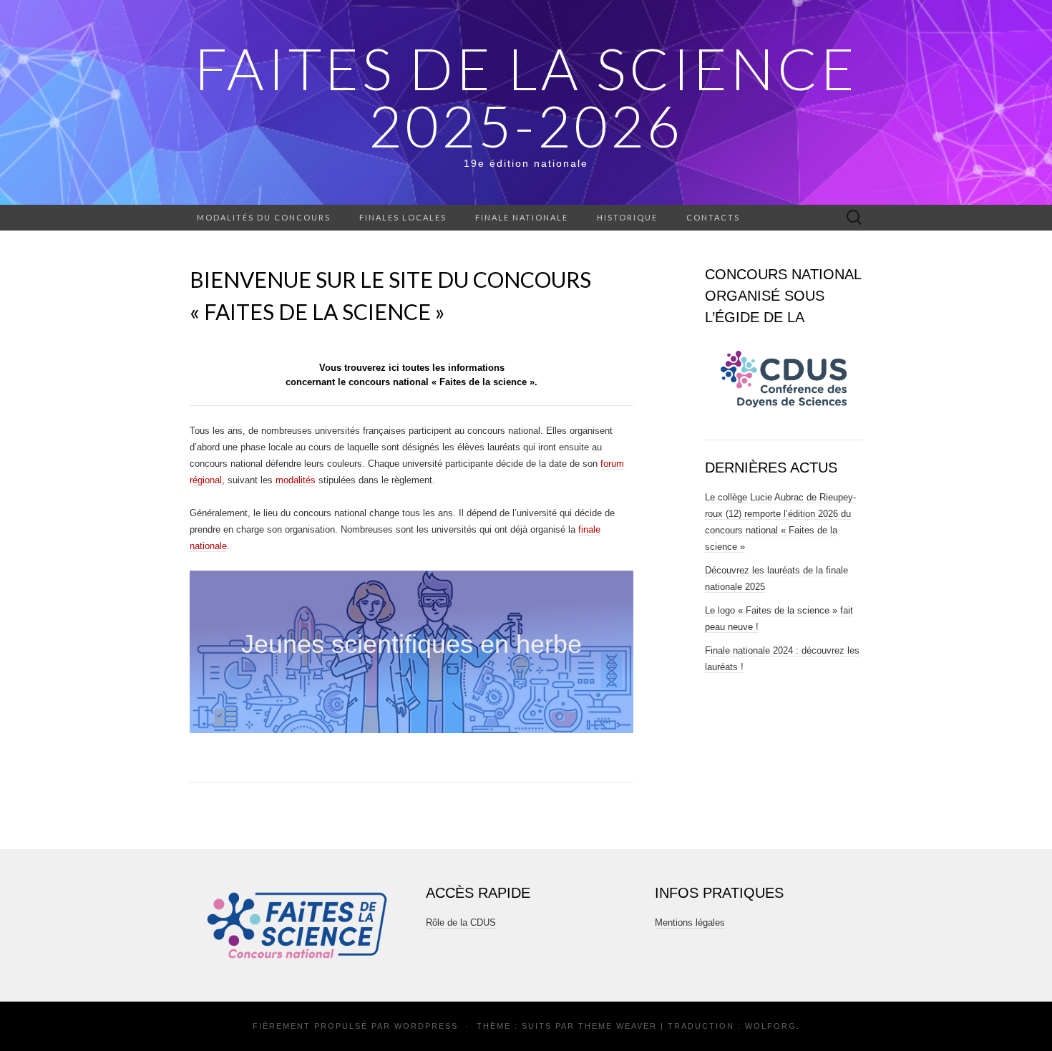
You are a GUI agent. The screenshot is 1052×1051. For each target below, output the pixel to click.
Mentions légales (690, 922)
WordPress (426, 1026)
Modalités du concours (264, 217)
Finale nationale (521, 217)
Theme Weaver (617, 1026)
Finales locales (403, 217)
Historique (627, 217)
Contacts (713, 217)
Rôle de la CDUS (461, 922)
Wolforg (771, 1026)
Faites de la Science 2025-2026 (526, 97)
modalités (296, 480)
